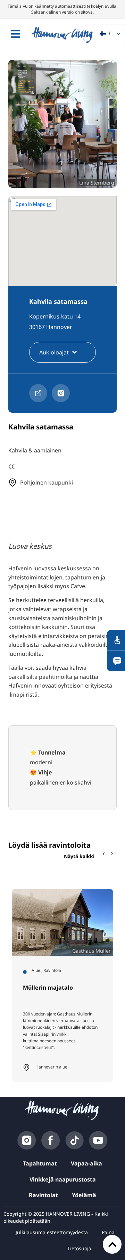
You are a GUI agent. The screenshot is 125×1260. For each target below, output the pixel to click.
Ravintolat (43, 1195)
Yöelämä (84, 1195)
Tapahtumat (40, 1163)
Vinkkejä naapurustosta (63, 1179)
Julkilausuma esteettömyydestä (52, 1232)
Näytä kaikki (79, 856)
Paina (108, 1232)
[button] (112, 853)
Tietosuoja (79, 1248)
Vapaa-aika (86, 1163)
